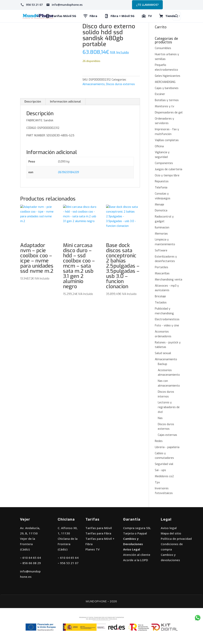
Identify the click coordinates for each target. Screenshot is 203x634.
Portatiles (161, 267)
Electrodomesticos (167, 319)
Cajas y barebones (166, 88)
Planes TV (92, 549)
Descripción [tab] (32, 102)
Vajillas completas (167, 140)
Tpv (157, 482)
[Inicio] (38, 16)
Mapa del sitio (171, 533)
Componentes (164, 163)
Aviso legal (169, 528)
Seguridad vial (164, 464)
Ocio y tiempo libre (167, 175)
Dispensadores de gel (169, 112)
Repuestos (162, 181)
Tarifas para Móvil (98, 528)
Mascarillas (162, 273)
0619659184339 (68, 172)
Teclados (161, 302)
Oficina (159, 146)
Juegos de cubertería (168, 169)
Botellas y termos (167, 100)
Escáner (160, 94)
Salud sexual (163, 353)
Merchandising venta (168, 279)
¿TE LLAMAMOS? (147, 5)
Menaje (159, 204)
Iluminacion (162, 227)
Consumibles (163, 48)
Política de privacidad (176, 539)
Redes (159, 441)
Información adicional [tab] (65, 102)
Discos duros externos (120, 84)
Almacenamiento (93, 84)
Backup (162, 364)
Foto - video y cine (167, 325)
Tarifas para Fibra (98, 533)
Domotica (161, 210)
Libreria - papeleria (167, 447)
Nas (160, 418)
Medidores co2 (164, 476)
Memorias (161, 234)
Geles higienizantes (167, 76)
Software (161, 250)
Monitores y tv (164, 106)
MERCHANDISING (165, 82)
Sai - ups (160, 470)
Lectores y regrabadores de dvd (169, 407)
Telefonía (161, 187)
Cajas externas (167, 435)
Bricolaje (160, 296)
